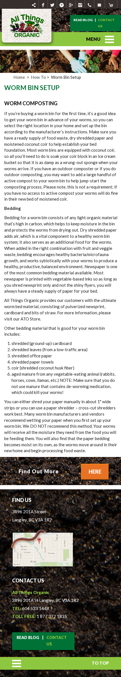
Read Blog (83, 20)
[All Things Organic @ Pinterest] (61, 4)
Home (19, 77)
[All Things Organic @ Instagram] (80, 4)
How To (38, 77)
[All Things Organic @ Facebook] (43, 4)
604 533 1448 (35, 608)
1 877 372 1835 (52, 616)
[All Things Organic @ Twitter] (52, 4)
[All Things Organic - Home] (28, 45)
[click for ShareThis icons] (34, 4)
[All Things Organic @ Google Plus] (71, 4)
